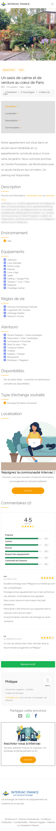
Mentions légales (37, 822)
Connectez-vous (34, 195)
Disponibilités (11, 120)
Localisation (11, 113)
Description (11, 106)
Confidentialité (20, 822)
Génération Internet (29, 825)
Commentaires (12, 127)
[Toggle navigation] (52, 4)
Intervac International (29, 819)
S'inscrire (28, 491)
